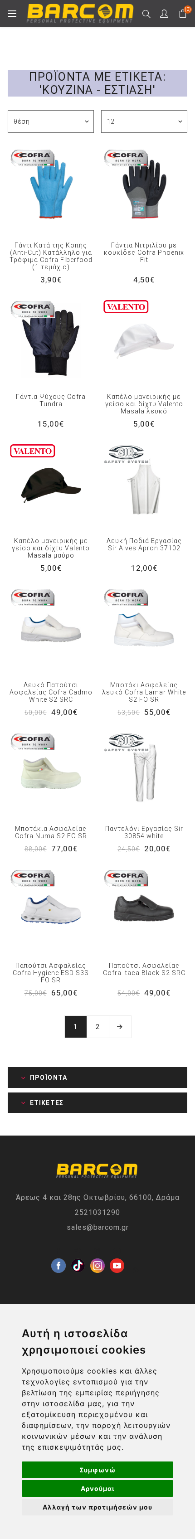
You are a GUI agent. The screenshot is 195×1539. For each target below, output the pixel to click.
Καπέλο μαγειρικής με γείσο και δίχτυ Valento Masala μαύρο (51, 548)
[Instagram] (97, 1251)
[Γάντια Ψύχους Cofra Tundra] (51, 341)
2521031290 (97, 1212)
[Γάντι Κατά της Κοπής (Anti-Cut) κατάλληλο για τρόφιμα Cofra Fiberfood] (51, 189)
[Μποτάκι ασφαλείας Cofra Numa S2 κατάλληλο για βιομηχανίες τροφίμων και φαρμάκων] (51, 773)
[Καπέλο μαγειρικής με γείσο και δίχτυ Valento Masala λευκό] (144, 341)
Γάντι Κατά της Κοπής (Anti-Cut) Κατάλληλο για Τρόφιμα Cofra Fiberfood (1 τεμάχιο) (51, 256)
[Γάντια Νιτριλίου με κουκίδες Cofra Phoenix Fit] (144, 189)
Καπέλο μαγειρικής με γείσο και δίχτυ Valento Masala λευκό (144, 404)
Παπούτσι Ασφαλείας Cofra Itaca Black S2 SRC (144, 969)
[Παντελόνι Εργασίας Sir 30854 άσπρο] (144, 773)
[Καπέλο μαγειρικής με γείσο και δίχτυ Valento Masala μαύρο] (51, 485)
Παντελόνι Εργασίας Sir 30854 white (144, 832)
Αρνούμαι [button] (98, 1488)
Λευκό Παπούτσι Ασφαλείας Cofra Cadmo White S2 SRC (51, 692)
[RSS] (136, 1270)
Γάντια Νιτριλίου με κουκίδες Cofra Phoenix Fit (144, 252)
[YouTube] (117, 1251)
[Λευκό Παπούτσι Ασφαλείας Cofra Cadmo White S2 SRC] (51, 629)
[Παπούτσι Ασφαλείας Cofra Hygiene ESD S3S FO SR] (51, 910)
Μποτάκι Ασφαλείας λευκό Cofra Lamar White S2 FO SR (144, 692)
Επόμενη (120, 1027)
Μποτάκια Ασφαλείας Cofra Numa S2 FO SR (51, 832)
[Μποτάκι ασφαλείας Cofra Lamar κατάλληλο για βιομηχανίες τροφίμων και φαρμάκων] (144, 629)
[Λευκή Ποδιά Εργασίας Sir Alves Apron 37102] (144, 485)
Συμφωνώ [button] (97, 1470)
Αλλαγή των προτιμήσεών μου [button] (97, 1507)
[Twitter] (78, 1251)
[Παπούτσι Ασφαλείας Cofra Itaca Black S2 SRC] (144, 910)
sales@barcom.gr (98, 1227)
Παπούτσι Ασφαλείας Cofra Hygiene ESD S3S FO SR (51, 973)
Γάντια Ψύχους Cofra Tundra (51, 400)
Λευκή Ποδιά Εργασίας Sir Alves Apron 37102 (144, 544)
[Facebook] (58, 1251)
